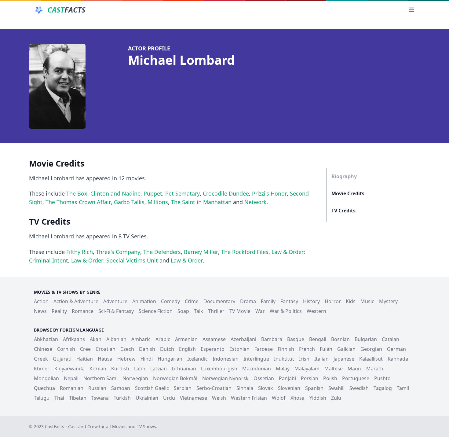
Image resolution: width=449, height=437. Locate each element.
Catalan (390, 339)
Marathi (375, 368)
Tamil (403, 388)
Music (367, 301)
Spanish (314, 388)
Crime (192, 301)
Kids (351, 301)
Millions (158, 202)
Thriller (216, 311)
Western (316, 311)
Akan (95, 339)
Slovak (265, 388)
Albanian (116, 339)
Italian (321, 358)
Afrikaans (74, 339)
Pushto (382, 378)
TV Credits (343, 210)
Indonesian (226, 358)
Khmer (41, 368)
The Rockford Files (244, 251)
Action (41, 301)
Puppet (153, 193)
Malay (283, 368)
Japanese (344, 358)
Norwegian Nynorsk (225, 378)
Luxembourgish (219, 368)
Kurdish (120, 368)
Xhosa (297, 398)
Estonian (239, 349)
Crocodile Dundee (226, 193)
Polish (330, 378)
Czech (127, 349)
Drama (248, 301)
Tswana (100, 398)
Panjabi (287, 378)
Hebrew (126, 358)
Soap (183, 311)
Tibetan (77, 398)
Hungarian (170, 358)
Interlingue (256, 358)
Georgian (371, 349)
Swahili (336, 388)
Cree (85, 349)
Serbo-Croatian (214, 388)
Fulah (326, 349)
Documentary (219, 301)
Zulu (336, 398)
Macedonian (256, 368)
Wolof (279, 398)
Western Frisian (249, 398)
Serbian (183, 388)
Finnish (286, 349)
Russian (97, 388)
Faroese (263, 349)
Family (268, 301)
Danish (147, 349)
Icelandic (197, 358)
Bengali (317, 339)
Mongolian (46, 378)
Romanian (71, 388)
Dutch (167, 349)
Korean (97, 368)
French (307, 349)
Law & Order (187, 260)
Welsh (219, 398)
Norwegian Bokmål (175, 378)
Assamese (214, 339)
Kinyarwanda (69, 368)
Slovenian (289, 388)
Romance (82, 311)
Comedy (170, 301)
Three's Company (118, 251)
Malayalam (306, 368)
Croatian (105, 349)
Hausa (105, 358)
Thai (59, 398)
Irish (304, 358)
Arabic (162, 339)
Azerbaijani (243, 339)
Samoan (120, 388)
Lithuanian (184, 368)
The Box (76, 193)
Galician (346, 349)
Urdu (169, 398)
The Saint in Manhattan (201, 202)
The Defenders (162, 251)
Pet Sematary (182, 193)
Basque (295, 339)
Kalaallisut (371, 358)
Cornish (66, 349)
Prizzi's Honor (269, 193)
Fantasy (289, 301)
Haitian (84, 358)
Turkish (122, 398)
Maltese (333, 368)
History (311, 301)
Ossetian (264, 378)
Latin (139, 368)
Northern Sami (100, 378)
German (396, 349)
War (260, 311)
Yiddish (317, 398)
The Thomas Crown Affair (78, 202)
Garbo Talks (129, 202)
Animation (144, 301)
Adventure (115, 301)
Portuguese (355, 378)
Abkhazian (46, 339)
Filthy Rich (79, 251)
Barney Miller (201, 251)
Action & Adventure (75, 301)
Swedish (359, 388)
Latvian (158, 368)
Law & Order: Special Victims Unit (114, 260)
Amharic (141, 339)
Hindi (147, 358)
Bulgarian (366, 339)
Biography (344, 176)
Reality (59, 311)
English (187, 349)
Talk (198, 311)
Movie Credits (347, 193)
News (40, 311)
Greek (41, 358)
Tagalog (383, 388)
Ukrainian (147, 398)
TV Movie (239, 311)
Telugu (41, 398)
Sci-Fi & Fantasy (116, 311)
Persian (309, 378)
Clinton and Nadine (115, 193)
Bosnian (340, 339)
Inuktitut (284, 358)
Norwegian (135, 378)
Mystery (388, 301)
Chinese (43, 349)
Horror (333, 301)
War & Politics (286, 311)
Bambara (271, 339)
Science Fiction (156, 311)
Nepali (71, 378)
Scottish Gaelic (152, 388)
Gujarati (62, 358)
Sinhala (244, 388)
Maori (354, 368)
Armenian (186, 339)
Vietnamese (193, 398)
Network (255, 202)
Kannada (398, 358)
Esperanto (212, 349)
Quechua (44, 388)
